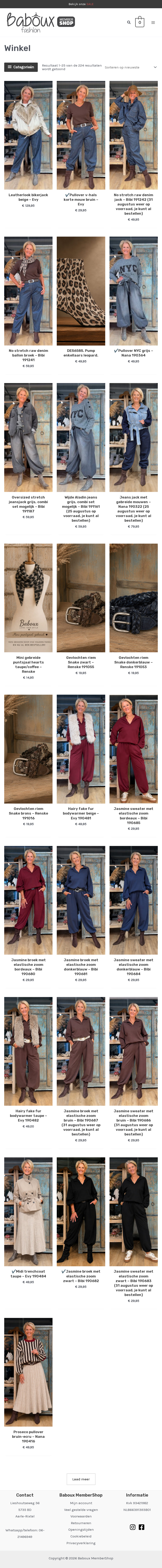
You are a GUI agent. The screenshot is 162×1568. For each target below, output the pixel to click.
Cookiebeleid (81, 1536)
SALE (90, 4)
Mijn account (81, 1503)
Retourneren (81, 1523)
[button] (129, 22)
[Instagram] (133, 1527)
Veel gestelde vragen (81, 1510)
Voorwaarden (81, 1516)
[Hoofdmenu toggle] (153, 22)
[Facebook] (141, 1527)
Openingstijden (81, 1529)
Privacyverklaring (81, 1543)
